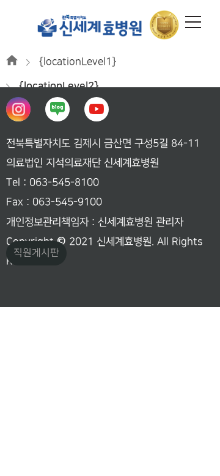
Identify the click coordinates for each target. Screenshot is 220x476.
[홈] (12, 61)
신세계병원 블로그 (57, 109)
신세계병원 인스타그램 (18, 109)
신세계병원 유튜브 (96, 109)
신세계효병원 (110, 24)
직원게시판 (36, 253)
